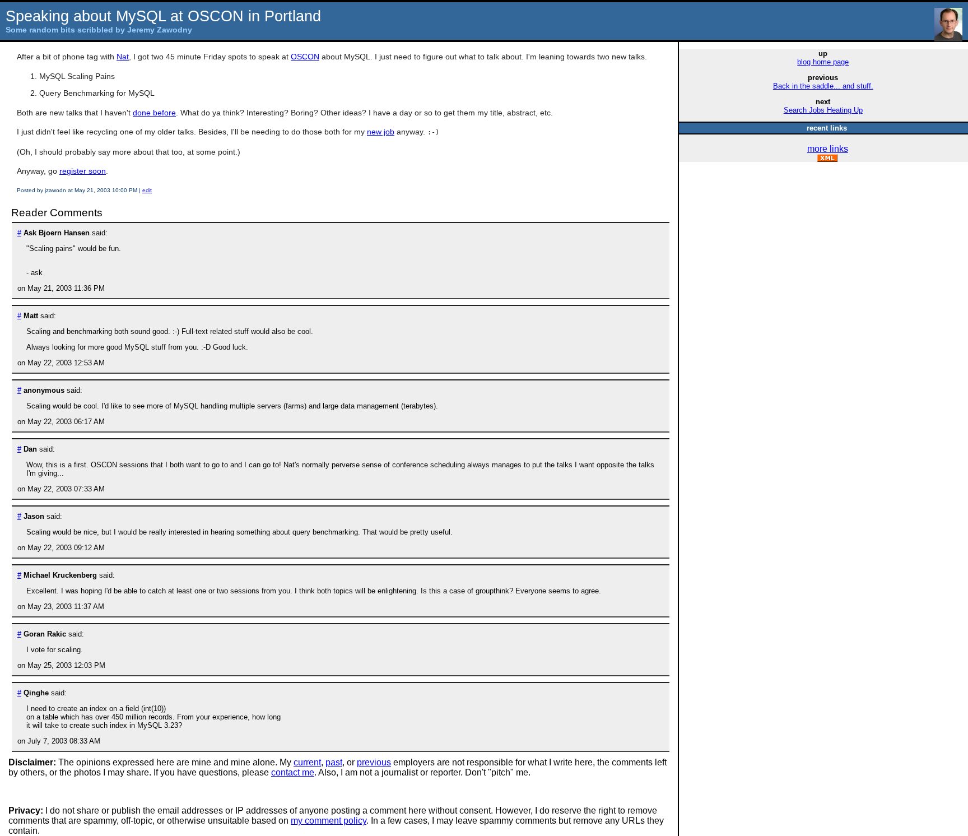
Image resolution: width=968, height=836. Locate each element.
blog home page (823, 62)
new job (380, 131)
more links (827, 149)
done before (154, 112)
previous (374, 762)
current (307, 762)
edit (147, 190)
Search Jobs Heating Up (823, 110)
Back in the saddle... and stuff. (823, 86)
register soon (82, 170)
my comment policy (328, 820)
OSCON (305, 56)
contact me (292, 772)
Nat (123, 56)
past (333, 762)
